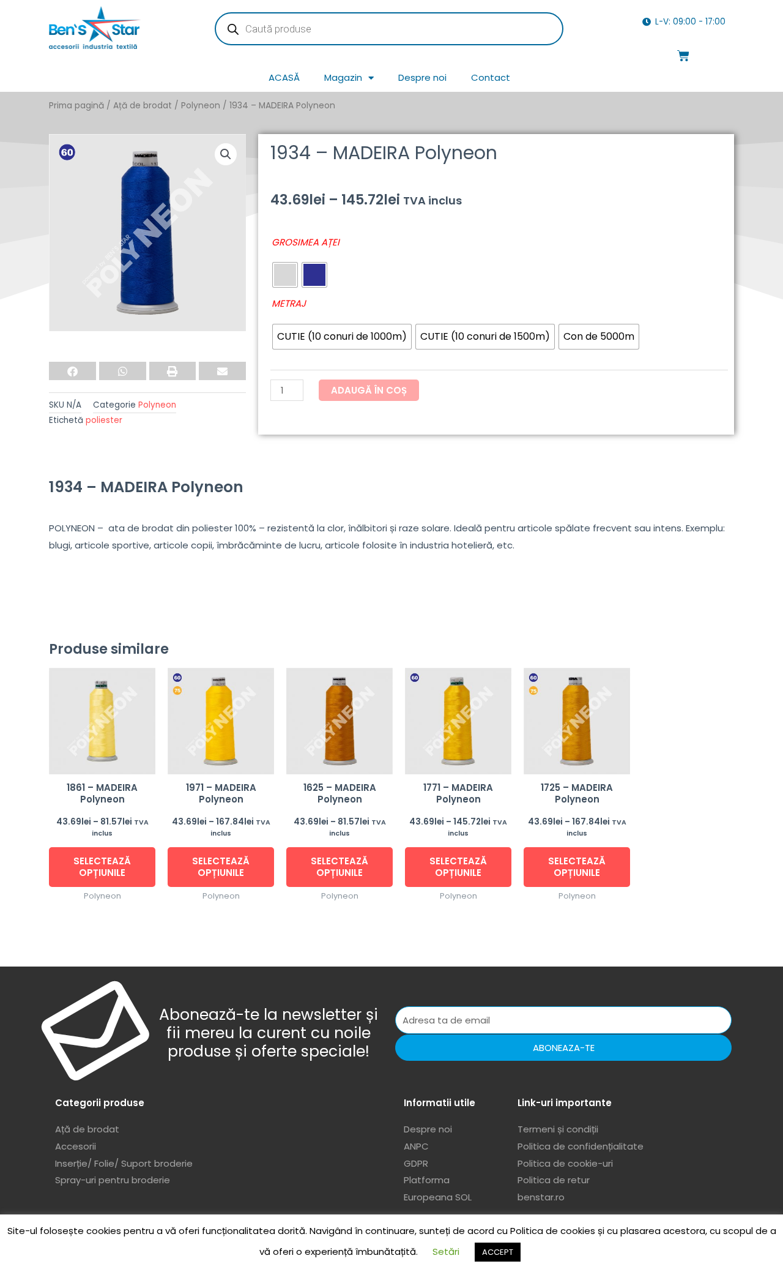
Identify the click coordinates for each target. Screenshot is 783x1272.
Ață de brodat (142, 105)
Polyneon (200, 105)
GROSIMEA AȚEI (306, 242)
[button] (226, 154)
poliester (104, 420)
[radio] (285, 275)
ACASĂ (284, 77)
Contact (490, 77)
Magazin (343, 77)
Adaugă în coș (369, 390)
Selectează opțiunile (102, 867)
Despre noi (422, 77)
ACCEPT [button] (497, 1252)
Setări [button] (445, 1251)
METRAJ (289, 303)
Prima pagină (76, 105)
